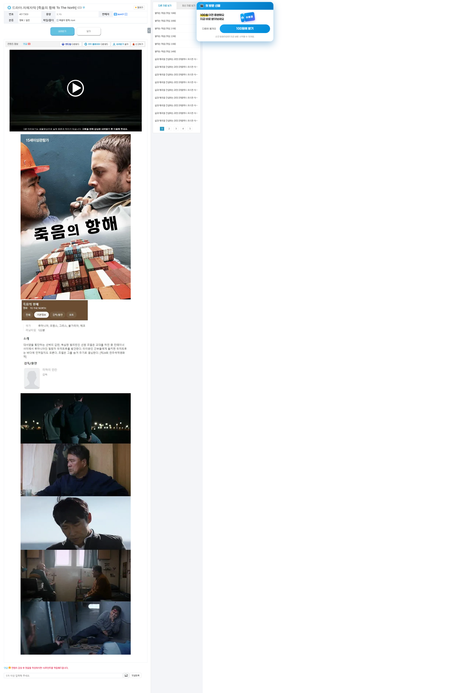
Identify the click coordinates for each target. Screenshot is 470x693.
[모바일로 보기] (84, 7)
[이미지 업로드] (126, 675)
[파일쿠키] (9, 7)
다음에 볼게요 (209, 28)
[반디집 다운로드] (71, 44)
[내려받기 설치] (120, 44)
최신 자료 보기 (188, 5)
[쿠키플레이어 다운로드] (96, 44)
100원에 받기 (245, 28)
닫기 (89, 31)
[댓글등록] (135, 675)
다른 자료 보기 (164, 5)
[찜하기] (139, 7)
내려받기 (62, 31)
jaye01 (120, 14)
